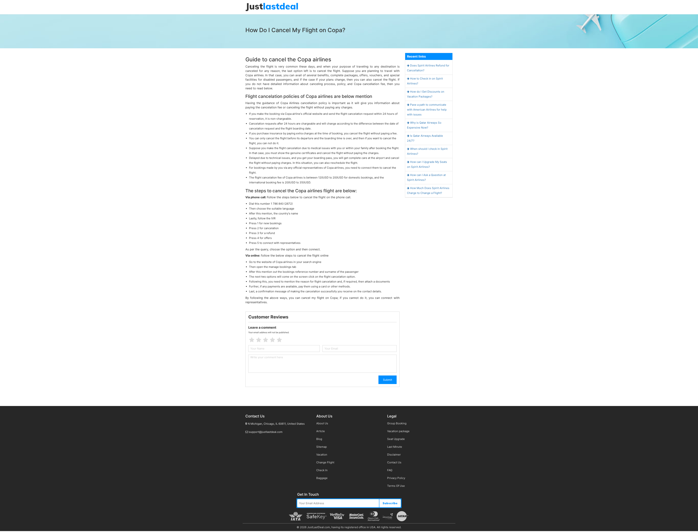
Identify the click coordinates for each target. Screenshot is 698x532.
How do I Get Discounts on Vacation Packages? (425, 94)
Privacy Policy (396, 478)
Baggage (322, 478)
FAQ (389, 470)
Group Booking (396, 423)
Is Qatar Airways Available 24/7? (425, 138)
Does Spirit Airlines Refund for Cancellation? (428, 68)
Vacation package (398, 431)
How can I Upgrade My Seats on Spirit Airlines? (427, 164)
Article (320, 431)
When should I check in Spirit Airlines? (427, 151)
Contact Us (394, 462)
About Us (322, 423)
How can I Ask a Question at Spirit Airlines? (426, 177)
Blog (319, 439)
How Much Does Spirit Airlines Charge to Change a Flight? (428, 190)
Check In (322, 470)
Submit (387, 379)
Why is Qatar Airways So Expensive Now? (424, 125)
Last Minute (394, 446)
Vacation (321, 454)
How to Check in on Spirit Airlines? (425, 81)
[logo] (271, 7)
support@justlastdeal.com (265, 432)
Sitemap (321, 446)
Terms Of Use (396, 486)
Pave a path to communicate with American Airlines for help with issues (427, 109)
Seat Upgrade (396, 439)
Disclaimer (394, 454)
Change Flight (325, 462)
